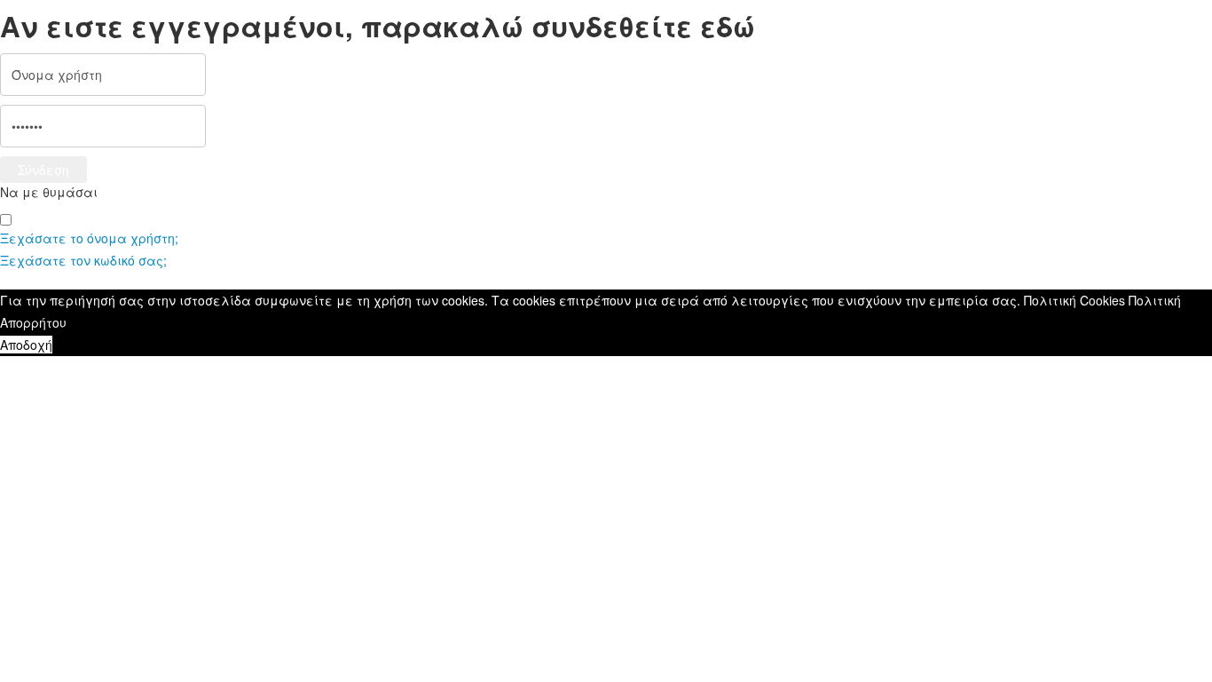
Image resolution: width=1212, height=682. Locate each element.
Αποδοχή (26, 344)
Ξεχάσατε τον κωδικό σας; (83, 260)
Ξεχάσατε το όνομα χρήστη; (89, 238)
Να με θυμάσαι (49, 192)
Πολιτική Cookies (1074, 300)
